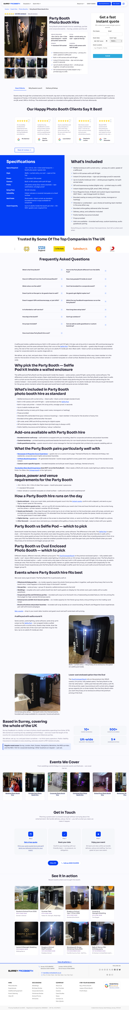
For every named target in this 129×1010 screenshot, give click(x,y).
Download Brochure (104, 3)
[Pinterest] (115, 970)
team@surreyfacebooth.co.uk (52, 973)
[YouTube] (102, 970)
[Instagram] (105, 970)
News (57, 996)
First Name (96, 31)
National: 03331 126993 (47, 968)
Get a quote (19, 611)
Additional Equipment (15, 991)
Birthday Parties (37, 988)
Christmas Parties (37, 993)
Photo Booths (23, 9)
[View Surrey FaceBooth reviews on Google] (23, 130)
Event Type (113, 38)
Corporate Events (37, 991)
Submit (107, 56)
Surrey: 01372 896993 (47, 966)
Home (7, 9)
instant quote (77, 501)
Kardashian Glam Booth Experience (28, 468)
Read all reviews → (24, 150)
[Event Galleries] (123, 4)
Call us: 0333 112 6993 (71, 863)
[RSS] (112, 975)
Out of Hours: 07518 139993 (67, 968)
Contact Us (59, 998)
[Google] (107, 975)
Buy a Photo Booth (85, 985)
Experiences (12, 988)
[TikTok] (107, 970)
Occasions (26, 3)
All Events (35, 998)
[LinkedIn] (112, 970)
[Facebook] (100, 970)
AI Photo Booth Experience (27, 459)
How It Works (20, 88)
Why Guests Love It (35, 88)
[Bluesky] (119, 970)
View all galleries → (64, 962)
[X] (110, 970)
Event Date (96, 38)
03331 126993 (91, 3)
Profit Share (83, 991)
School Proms (36, 996)
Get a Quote (116, 3)
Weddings (35, 985)
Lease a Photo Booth (86, 988)
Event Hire (36, 3)
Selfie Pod (64, 346)
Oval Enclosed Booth (67, 556)
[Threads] (117, 970)
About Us (80, 3)
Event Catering (13, 993)
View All (53, 863)
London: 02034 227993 (65, 966)
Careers (58, 991)
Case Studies (60, 993)
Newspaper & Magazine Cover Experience (32, 454)
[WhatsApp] (110, 975)
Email (109, 31)
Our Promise (60, 988)
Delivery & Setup (52, 88)
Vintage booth (34, 470)
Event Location (97, 45)
